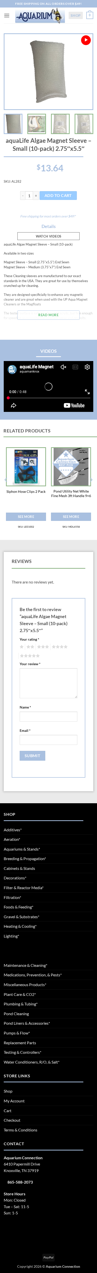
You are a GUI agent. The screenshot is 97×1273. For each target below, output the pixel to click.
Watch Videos (48, 236)
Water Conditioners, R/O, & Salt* (31, 1062)
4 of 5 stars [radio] (59, 647)
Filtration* (12, 897)
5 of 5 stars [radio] (29, 656)
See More (26, 517)
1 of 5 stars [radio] (21, 647)
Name (25, 707)
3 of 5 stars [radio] (42, 647)
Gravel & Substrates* (21, 916)
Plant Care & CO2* (20, 994)
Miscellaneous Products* (25, 984)
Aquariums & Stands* (22, 849)
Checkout (12, 1120)
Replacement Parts (20, 1042)
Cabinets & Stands (19, 868)
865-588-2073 (20, 1182)
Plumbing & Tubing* (21, 1003)
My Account (14, 1100)
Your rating (29, 639)
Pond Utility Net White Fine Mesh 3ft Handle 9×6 (71, 493)
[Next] (84, 71)
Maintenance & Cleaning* (25, 965)
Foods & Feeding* (18, 906)
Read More (48, 315)
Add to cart (58, 195)
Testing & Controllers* (22, 1052)
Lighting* (11, 936)
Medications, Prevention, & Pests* (33, 974)
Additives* (13, 829)
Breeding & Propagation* (25, 858)
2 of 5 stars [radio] (29, 647)
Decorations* (15, 877)
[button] (7, 15)
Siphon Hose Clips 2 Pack (26, 492)
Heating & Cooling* (20, 926)
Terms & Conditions (20, 1129)
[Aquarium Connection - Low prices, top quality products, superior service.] (40, 15)
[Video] (86, 40)
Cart (7, 1110)
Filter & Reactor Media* (24, 887)
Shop (76, 15)
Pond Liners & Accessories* (27, 1023)
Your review (30, 664)
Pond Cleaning (16, 1013)
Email (25, 730)
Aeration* (12, 839)
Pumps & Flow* (17, 1032)
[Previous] (12, 71)
